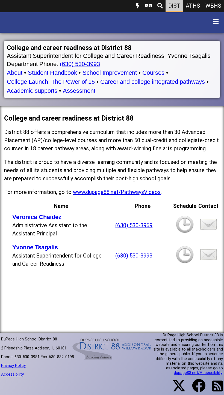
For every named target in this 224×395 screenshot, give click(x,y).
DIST (174, 5)
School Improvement (109, 72)
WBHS (213, 5)
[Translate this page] (148, 6)
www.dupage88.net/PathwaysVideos (117, 192)
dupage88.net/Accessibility (198, 372)
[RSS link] (215, 389)
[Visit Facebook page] (195, 389)
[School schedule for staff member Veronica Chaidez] (184, 231)
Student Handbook (52, 72)
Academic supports (32, 90)
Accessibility (12, 374)
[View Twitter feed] (176, 389)
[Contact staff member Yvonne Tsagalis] (208, 261)
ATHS (193, 5)
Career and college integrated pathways (152, 81)
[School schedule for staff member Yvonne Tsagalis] (184, 261)
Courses (153, 72)
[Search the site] (160, 6)
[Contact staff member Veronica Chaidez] (208, 231)
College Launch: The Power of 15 (51, 81)
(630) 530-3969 (133, 225)
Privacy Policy (13, 365)
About (14, 72)
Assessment (79, 90)
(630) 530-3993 (80, 64)
